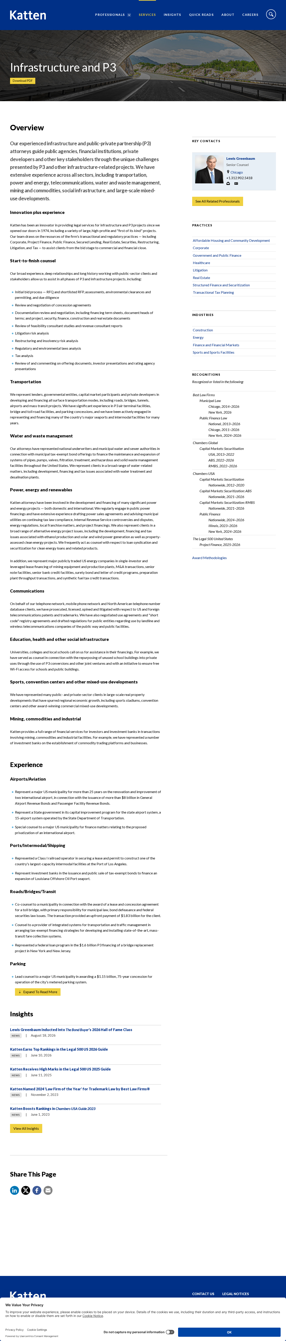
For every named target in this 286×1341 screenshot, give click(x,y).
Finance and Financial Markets (216, 345)
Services (147, 14)
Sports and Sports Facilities (213, 352)
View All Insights (26, 1128)
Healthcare (201, 262)
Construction (203, 330)
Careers (250, 14)
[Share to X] (25, 1190)
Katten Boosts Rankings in (52, 1108)
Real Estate (201, 277)
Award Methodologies (209, 558)
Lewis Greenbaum (240, 158)
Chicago (236, 172)
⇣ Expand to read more (37, 992)
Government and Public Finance (217, 255)
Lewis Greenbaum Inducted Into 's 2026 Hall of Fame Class (71, 1029)
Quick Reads (201, 14)
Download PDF (23, 80)
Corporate (201, 248)
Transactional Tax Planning (213, 292)
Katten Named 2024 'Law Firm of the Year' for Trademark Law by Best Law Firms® (80, 1089)
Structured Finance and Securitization (221, 285)
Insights (172, 14)
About (227, 14)
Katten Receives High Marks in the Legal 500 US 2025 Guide (60, 1069)
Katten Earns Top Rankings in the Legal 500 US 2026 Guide (59, 1049)
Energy (198, 337)
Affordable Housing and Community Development (231, 240)
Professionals (110, 14)
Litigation (200, 270)
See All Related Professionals (218, 201)
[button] (14, 1190)
